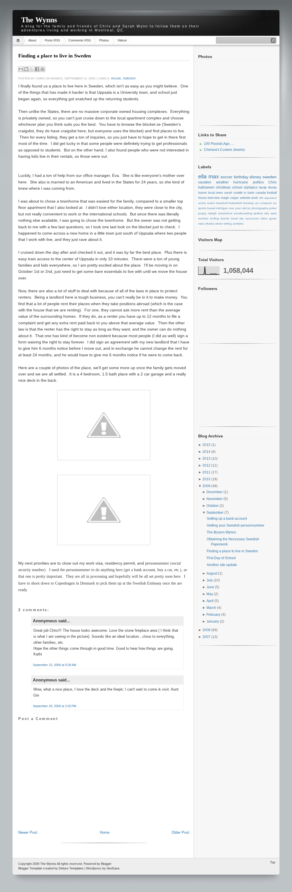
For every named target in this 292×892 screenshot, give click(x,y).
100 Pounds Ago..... (219, 144)
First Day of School (221, 558)
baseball (221, 203)
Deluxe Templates (71, 868)
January (213, 621)
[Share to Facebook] (37, 69)
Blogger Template (30, 868)
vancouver (252, 218)
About (32, 40)
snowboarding (243, 213)
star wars (270, 213)
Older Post (180, 832)
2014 (206, 452)
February (213, 615)
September (215, 513)
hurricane (240, 182)
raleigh (212, 213)
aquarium (270, 197)
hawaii (211, 208)
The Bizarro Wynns (221, 532)
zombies (238, 223)
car (257, 203)
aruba (202, 203)
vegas (234, 197)
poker (273, 208)
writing (228, 223)
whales (209, 223)
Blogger (106, 863)
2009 (206, 486)
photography (260, 208)
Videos (122, 40)
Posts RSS (52, 40)
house (116, 78)
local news (215, 192)
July (210, 580)
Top (272, 862)
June (210, 587)
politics (258, 182)
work (254, 197)
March (211, 608)
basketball (235, 203)
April (210, 601)
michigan (222, 208)
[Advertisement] (104, 817)
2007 (206, 637)
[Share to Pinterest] (42, 69)
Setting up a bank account (227, 519)
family (263, 187)
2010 (206, 479)
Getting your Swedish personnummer (235, 525)
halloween (206, 187)
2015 (206, 445)
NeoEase (113, 868)
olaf (244, 208)
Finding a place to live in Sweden (54, 56)
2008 (206, 630)
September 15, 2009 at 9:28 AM (54, 665)
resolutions (225, 213)
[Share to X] (32, 69)
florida (272, 187)
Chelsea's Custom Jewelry (224, 150)
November (215, 499)
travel (234, 218)
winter (219, 223)
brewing (248, 203)
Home (19, 40)
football (272, 192)
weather (222, 182)
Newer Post (27, 832)
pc (249, 208)
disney (255, 177)
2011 (206, 472)
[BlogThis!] (26, 69)
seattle (238, 192)
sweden (129, 78)
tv (245, 192)
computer (266, 203)
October (213, 506)
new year (235, 208)
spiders (258, 213)
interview (214, 197)
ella (202, 176)
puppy (202, 213)
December (215, 492)
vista (201, 223)
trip (242, 218)
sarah (228, 192)
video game (268, 218)
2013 (206, 459)
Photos (104, 40)
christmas (223, 187)
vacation (204, 182)
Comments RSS (79, 40)
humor (202, 192)
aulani (211, 203)
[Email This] (21, 69)
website (245, 197)
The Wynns (39, 20)
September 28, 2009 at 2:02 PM (54, 706)
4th (261, 197)
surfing (214, 218)
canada (261, 192)
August (212, 573)
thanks (224, 218)
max (213, 176)
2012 (206, 465)
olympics (250, 187)
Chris (272, 182)
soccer (226, 177)
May (210, 594)
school (237, 187)
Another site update (222, 565)
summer (203, 218)
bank (251, 192)
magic (225, 197)
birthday (241, 177)
